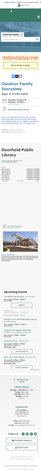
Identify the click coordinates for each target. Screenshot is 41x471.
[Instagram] (31, 434)
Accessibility (25, 466)
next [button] (37, 181)
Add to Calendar (13, 104)
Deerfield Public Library (18, 109)
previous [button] (5, 181)
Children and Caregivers (16, 130)
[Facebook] (23, 434)
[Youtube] (35, 434)
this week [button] (20, 181)
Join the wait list (22, 351)
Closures (22, 398)
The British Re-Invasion (19, 297)
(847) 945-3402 (23, 423)
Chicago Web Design (17, 459)
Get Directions (22, 416)
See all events (35, 370)
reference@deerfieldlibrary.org (11, 161)
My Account (23, 447)
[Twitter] (27, 434)
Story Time (22, 132)
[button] (38, 17)
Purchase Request (23, 440)
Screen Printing (16, 341)
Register (22, 305)
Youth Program (14, 132)
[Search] (37, 39)
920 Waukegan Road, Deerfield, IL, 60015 (14, 226)
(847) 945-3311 (24, 421)
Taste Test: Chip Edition (19, 357)
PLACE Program (15, 312)
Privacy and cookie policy (11, 466)
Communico (34, 466)
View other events (20, 65)
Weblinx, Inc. (29, 459)
